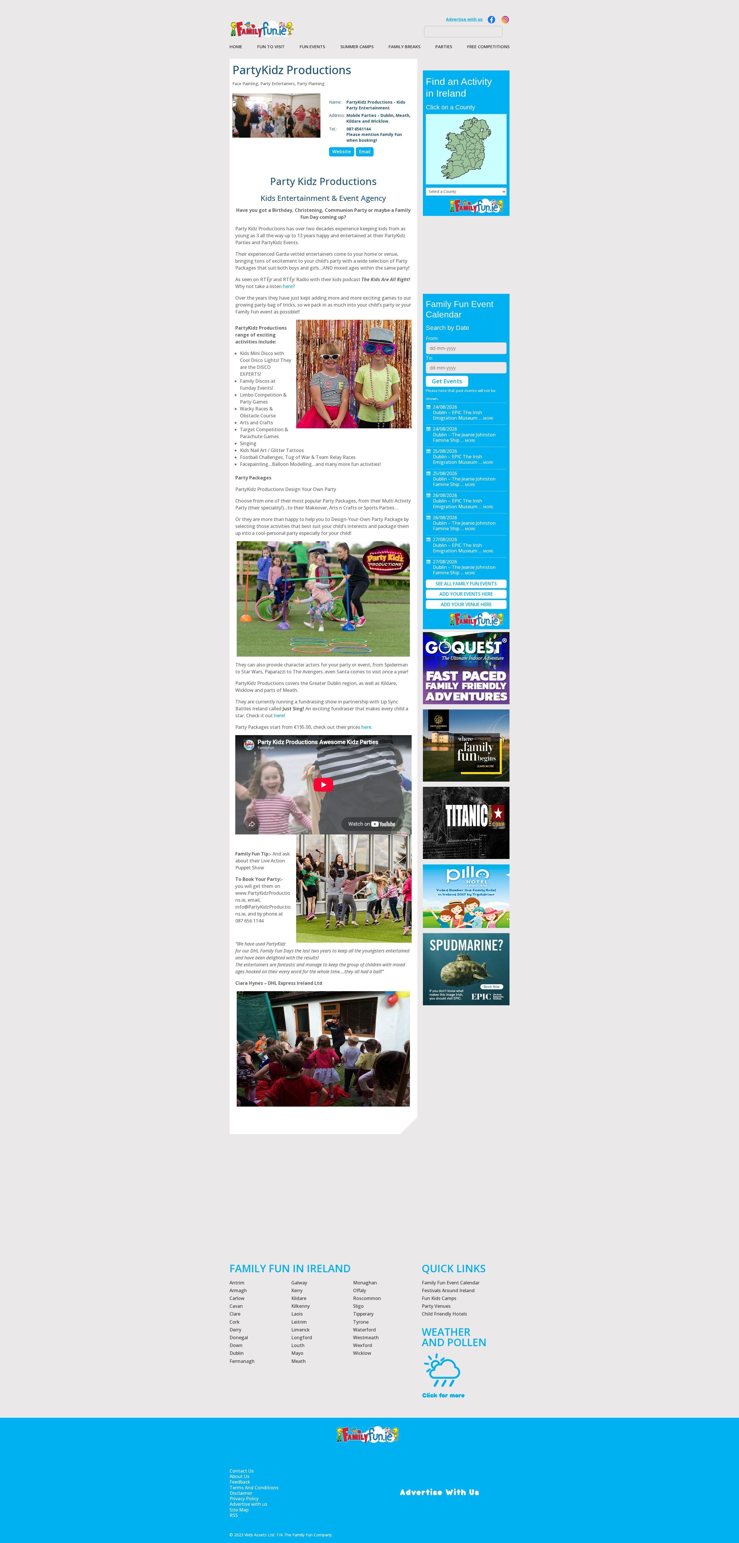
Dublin (236, 1353)
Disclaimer (240, 1493)
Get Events (447, 381)
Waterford (364, 1330)
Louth (298, 1345)
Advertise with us (464, 19)
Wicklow (362, 1353)
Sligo (358, 1306)
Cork (234, 1322)
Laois (297, 1314)
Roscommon (367, 1298)
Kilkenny (300, 1306)
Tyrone (361, 1322)
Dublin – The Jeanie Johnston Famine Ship (464, 437)
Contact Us (241, 1471)
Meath (298, 1361)
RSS (233, 1515)
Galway (299, 1282)
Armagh (238, 1290)
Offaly (359, 1290)
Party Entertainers (277, 83)
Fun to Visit (271, 46)
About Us (239, 1476)
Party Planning (310, 83)
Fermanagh (242, 1361)
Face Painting (245, 83)
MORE (488, 418)
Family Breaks (404, 46)
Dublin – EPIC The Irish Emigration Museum (457, 415)
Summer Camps (357, 46)
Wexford (362, 1345)
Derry (235, 1330)
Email (364, 151)
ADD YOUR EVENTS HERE (466, 594)
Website (341, 151)
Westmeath (366, 1337)
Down (235, 1345)
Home (235, 46)
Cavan (236, 1306)
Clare (234, 1314)
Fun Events (312, 46)
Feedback (239, 1482)
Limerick (300, 1330)
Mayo (297, 1353)
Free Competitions (488, 46)
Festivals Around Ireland (448, 1290)
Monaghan (365, 1282)
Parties (443, 46)
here (288, 286)
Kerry (297, 1290)
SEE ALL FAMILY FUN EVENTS (466, 583)
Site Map (239, 1510)
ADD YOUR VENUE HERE (466, 604)
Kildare (298, 1298)
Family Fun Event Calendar (450, 1282)
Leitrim (299, 1322)
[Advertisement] (466, 1156)
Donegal (238, 1337)
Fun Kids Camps (439, 1298)
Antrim (237, 1282)
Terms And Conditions (254, 1487)
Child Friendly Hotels (444, 1314)
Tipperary (363, 1314)
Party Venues (436, 1306)
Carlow (237, 1298)
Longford (301, 1337)
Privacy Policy (244, 1498)
